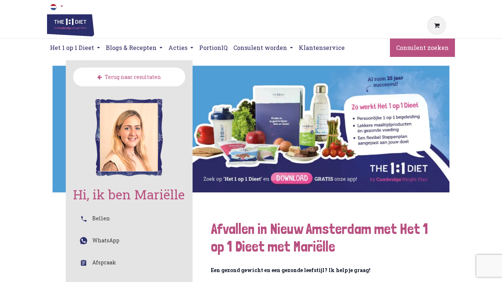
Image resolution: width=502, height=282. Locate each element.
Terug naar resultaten (133, 76)
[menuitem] (213, 47)
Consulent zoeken (422, 47)
